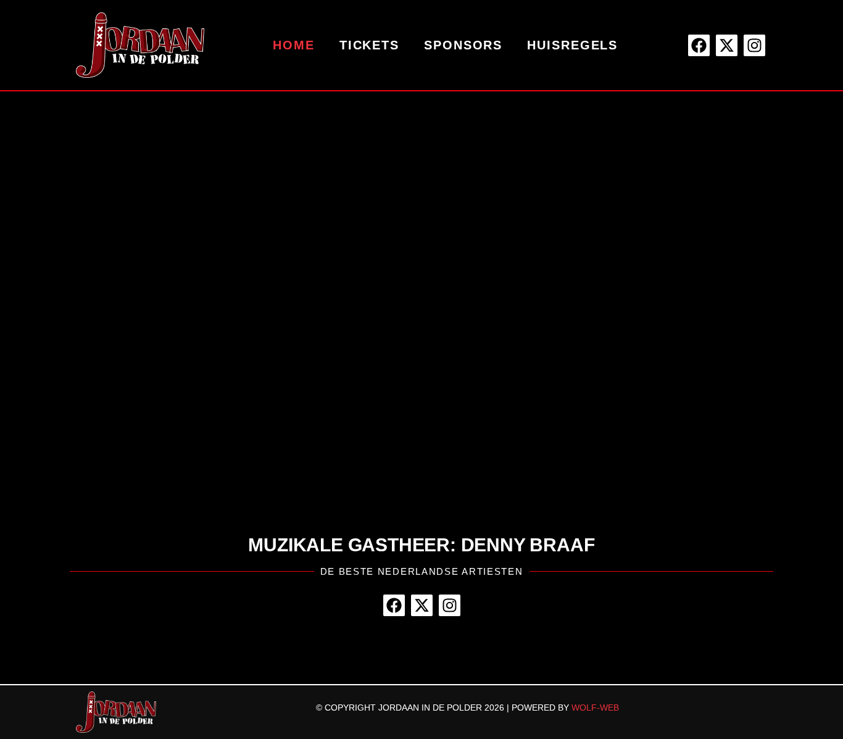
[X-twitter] (726, 45)
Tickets (369, 45)
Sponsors (463, 45)
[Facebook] (699, 45)
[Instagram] (754, 45)
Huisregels (572, 45)
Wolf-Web (595, 707)
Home (294, 45)
